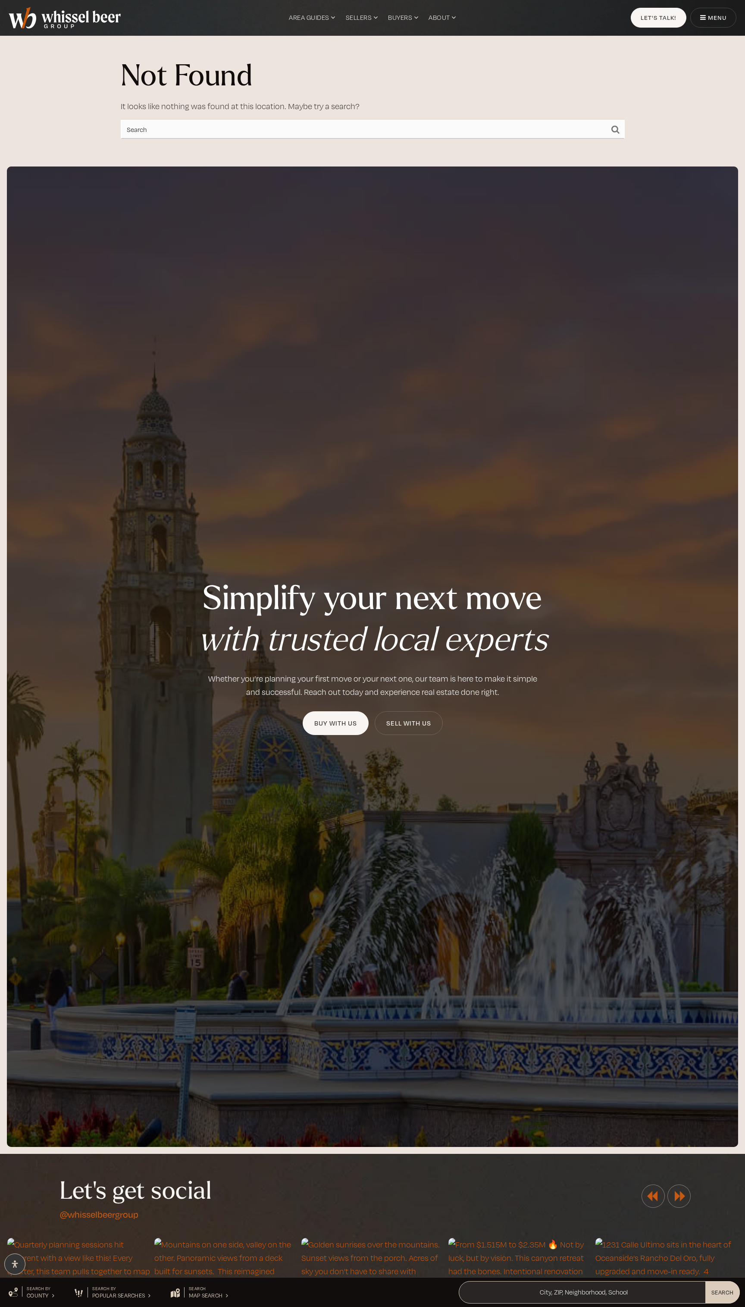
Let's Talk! (658, 17)
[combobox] (464, 1292)
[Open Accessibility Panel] (14, 1264)
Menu (716, 17)
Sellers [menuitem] (359, 17)
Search (722, 1292)
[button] (31, 1292)
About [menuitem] (440, 17)
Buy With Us (335, 723)
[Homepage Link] (65, 17)
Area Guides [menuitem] (310, 17)
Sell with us (408, 723)
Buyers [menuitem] (401, 17)
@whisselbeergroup (99, 1214)
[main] (372, 80)
